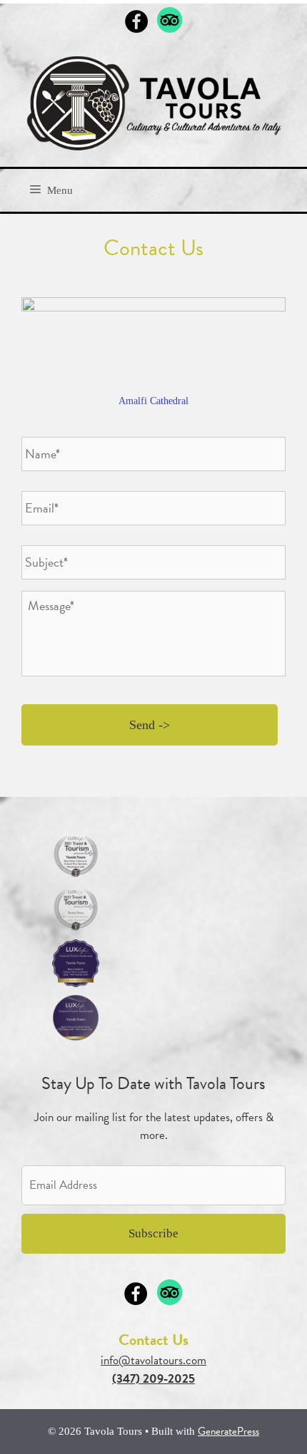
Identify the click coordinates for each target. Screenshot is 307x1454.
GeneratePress (228, 1431)
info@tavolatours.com (153, 1360)
